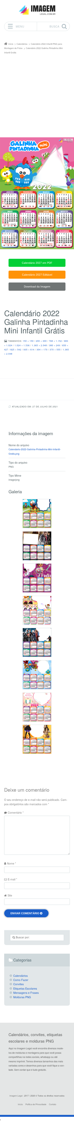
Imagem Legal (15, 1095)
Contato (52, 1104)
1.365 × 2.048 (39, 345)
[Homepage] (37, 10)
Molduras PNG (22, 997)
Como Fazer (20, 980)
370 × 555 (55, 349)
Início (20, 1104)
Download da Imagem (37, 286)
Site (10, 895)
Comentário (16, 812)
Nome (11, 863)
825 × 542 (15, 349)
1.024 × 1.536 (22, 345)
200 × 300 (41, 340)
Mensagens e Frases (26, 993)
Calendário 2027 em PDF (37, 262)
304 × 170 (42, 349)
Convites (18, 984)
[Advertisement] (37, 93)
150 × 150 (28, 340)
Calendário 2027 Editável (37, 274)
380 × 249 (54, 345)
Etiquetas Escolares (25, 988)
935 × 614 (29, 349)
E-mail (12, 879)
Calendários (20, 976)
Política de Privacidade (35, 1104)
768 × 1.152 (55, 340)
